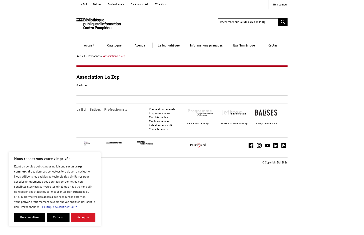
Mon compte (280, 4)
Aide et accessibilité (160, 125)
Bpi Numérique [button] (244, 45)
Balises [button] (95, 110)
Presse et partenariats (162, 109)
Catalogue (114, 45)
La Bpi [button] (81, 110)
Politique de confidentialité (59, 207)
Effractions (160, 4)
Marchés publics (158, 117)
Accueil (89, 45)
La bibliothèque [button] (169, 45)
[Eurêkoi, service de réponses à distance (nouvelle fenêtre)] (198, 148)
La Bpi (83, 4)
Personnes (94, 56)
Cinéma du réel (139, 4)
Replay (272, 45)
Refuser (58, 217)
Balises (97, 4)
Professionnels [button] (115, 110)
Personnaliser (29, 217)
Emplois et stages (159, 113)
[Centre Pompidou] (114, 143)
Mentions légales (159, 121)
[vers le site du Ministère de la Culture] (87, 144)
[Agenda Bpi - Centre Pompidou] (98, 24)
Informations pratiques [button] (206, 45)
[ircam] (145, 144)
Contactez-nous (158, 129)
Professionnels (116, 4)
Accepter (83, 217)
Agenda (140, 45)
